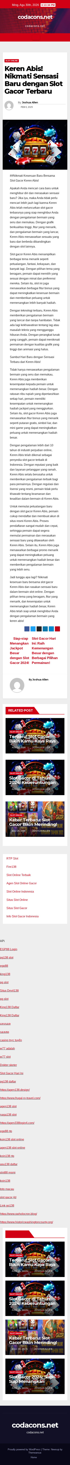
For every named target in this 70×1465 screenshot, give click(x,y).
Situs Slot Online (17, 899)
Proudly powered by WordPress (24, 1449)
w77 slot (5, 1056)
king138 (5, 974)
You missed (18, 1234)
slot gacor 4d (8, 1197)
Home (34, 1457)
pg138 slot (6, 957)
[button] (65, 37)
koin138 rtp (7, 1155)
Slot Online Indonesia (20, 891)
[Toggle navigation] (36, 37)
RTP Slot (12, 858)
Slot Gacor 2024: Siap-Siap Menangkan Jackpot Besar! (31, 1381)
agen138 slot (8, 1106)
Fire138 (11, 866)
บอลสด (4, 1031)
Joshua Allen (30, 102)
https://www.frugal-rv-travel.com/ (20, 1098)
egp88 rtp (6, 1131)
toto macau (7, 1189)
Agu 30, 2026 (20, 1271)
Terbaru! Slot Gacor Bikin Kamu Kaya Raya (32, 739)
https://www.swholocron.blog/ (18, 1213)
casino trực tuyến (11, 1040)
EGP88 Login (8, 949)
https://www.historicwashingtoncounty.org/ (26, 1222)
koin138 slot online (12, 1139)
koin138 (5, 1180)
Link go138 (7, 1205)
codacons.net (35, 17)
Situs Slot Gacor (16, 908)
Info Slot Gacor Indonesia (22, 916)
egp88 (4, 965)
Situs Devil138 (9, 990)
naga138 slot (8, 1114)
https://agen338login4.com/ (17, 1122)
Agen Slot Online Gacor (21, 883)
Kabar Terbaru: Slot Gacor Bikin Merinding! (33, 822)
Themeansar (34, 1452)
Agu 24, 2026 (20, 1388)
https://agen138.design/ (15, 1089)
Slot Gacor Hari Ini (11, 1073)
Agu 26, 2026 (20, 1349)
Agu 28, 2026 (20, 1310)
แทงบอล (5, 1023)
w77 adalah (7, 1048)
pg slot (4, 982)
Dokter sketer (8, 1065)
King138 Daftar (9, 1007)
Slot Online (12, 61)
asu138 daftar (8, 1164)
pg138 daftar (8, 1081)
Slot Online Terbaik (18, 875)
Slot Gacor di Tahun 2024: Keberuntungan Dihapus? (32, 782)
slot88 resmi (7, 1172)
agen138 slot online (12, 1147)
